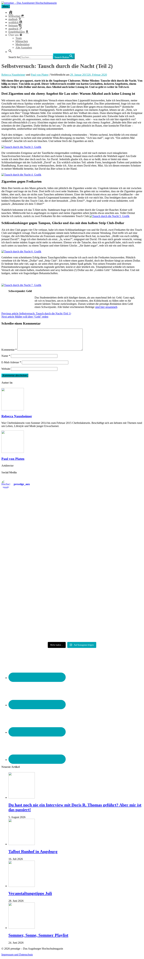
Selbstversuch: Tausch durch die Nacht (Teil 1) (36, 313)
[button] (10, 51)
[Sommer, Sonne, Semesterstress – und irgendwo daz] (120, 513)
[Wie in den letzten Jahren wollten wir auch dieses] (72, 569)
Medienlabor (22, 44)
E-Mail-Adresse (11, 362)
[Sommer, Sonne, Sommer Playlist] (21, 927)
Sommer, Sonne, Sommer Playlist (38, 935)
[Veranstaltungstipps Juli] (21, 885)
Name (5, 355)
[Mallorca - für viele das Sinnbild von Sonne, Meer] (120, 612)
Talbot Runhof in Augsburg (32, 851)
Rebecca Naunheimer (13, 74)
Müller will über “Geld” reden (24, 316)
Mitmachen (21, 41)
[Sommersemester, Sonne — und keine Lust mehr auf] (24, 566)
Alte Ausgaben (23, 47)
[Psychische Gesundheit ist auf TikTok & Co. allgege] (72, 617)
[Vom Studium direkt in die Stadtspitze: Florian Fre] (24, 518)
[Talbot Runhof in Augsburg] (21, 844)
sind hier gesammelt (106, 306)
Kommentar (9, 349)
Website (5, 368)
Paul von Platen (39, 74)
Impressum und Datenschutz (17, 954)
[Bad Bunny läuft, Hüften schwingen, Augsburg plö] (72, 512)
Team (18, 38)
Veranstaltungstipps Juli (30, 893)
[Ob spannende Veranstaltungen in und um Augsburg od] (24, 612)
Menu (5, 6)
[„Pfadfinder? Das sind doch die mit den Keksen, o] (120, 569)
